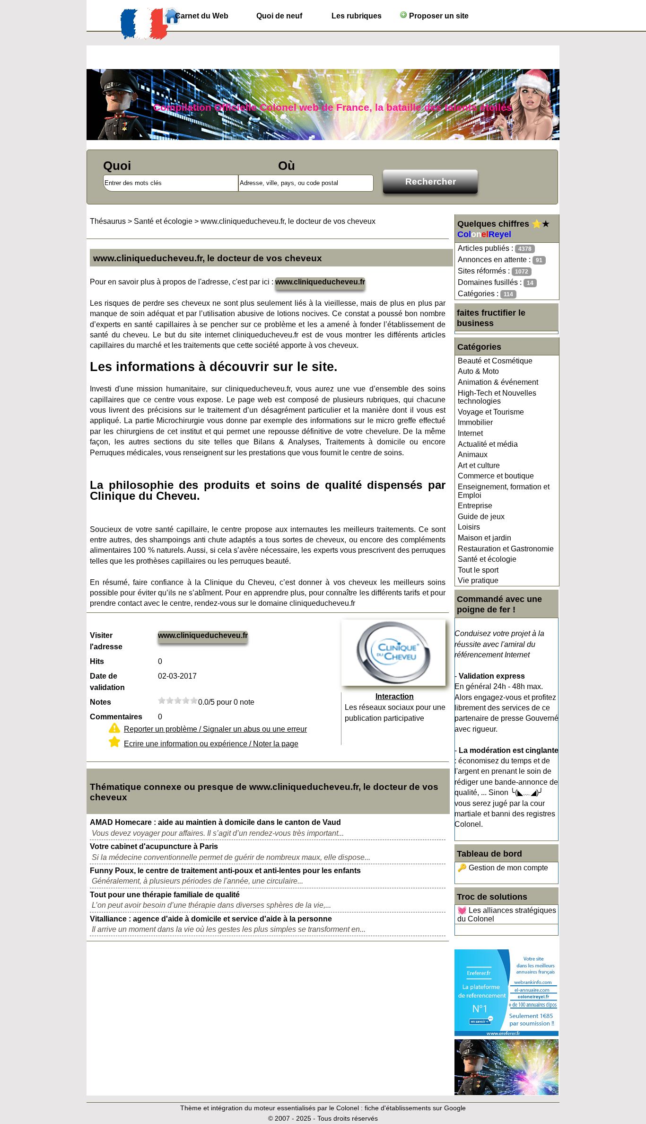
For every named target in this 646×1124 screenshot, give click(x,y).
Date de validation (107, 681)
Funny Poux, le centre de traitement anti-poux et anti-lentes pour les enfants (225, 871)
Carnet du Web (201, 16)
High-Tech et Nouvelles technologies (497, 397)
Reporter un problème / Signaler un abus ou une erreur (215, 729)
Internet (470, 433)
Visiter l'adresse (106, 641)
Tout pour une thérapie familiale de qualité (165, 895)
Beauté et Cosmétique (495, 361)
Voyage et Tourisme (491, 412)
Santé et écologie (487, 559)
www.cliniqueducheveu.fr (320, 282)
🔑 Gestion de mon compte (502, 868)
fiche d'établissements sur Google (415, 1108)
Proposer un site (438, 16)
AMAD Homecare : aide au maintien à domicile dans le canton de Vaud (215, 822)
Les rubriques (357, 16)
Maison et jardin (484, 538)
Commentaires (116, 717)
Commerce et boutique (496, 476)
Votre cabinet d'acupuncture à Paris (154, 846)
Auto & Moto (478, 371)
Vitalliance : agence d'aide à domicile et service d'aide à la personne (211, 919)
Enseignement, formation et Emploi (504, 491)
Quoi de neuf (279, 16)
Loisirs (469, 527)
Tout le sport (478, 570)
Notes (100, 702)
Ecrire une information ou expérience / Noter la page (211, 744)
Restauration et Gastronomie (506, 549)
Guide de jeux (481, 517)
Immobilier (475, 422)
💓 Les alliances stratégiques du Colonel (506, 914)
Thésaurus (108, 221)
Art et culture (479, 465)
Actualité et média (488, 444)
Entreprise (475, 506)
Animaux (473, 455)
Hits (97, 661)
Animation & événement (498, 382)
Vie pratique (478, 580)
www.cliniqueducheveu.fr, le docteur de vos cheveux (288, 221)
